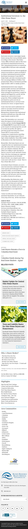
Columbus (5, 415)
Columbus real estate (7, 241)
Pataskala (5, 439)
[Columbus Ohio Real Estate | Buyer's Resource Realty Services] (6, 2)
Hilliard (4, 430)
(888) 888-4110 (7, 491)
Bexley (4, 411)
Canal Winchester (7, 413)
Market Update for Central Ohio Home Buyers (13, 282)
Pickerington (6, 441)
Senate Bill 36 (21, 123)
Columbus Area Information (9, 399)
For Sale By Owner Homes (9, 394)
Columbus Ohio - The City (8, 395)
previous (13, 249)
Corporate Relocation (7, 388)
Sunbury (4, 447)
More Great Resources (7, 403)
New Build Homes (6, 392)
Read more (21, 302)
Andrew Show (5, 233)
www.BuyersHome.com (13, 208)
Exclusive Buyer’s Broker (10, 165)
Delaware (5, 417)
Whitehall (5, 452)
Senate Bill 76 (8, 125)
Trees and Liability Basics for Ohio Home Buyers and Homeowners (13, 326)
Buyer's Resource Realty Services (10, 235)
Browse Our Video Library (10, 361)
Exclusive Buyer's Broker (12, 23)
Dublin (4, 419)
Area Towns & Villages (8, 397)
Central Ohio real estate (8, 238)
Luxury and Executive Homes (10, 386)
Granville (4, 424)
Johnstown (5, 432)
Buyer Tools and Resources (9, 401)
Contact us (4, 194)
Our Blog (6, 25)
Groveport (5, 428)
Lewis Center (6, 434)
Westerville (5, 450)
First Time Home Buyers (8, 390)
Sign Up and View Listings (9, 384)
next (12, 258)
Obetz (3, 437)
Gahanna (4, 421)
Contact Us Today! (11, 376)
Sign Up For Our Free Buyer (10, 363)
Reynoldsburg (6, 445)
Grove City (5, 426)
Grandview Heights (8, 423)
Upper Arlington (7, 449)
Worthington (6, 454)
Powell (4, 443)
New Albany (5, 436)
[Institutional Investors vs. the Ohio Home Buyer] (14, 35)
